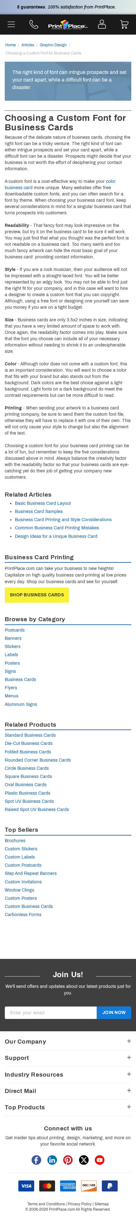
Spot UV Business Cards (29, 801)
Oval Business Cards (25, 784)
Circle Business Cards (27, 768)
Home (10, 45)
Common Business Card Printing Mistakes (57, 528)
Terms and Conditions (46, 1204)
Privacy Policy (80, 1204)
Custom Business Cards (29, 906)
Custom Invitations (23, 882)
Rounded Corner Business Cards (38, 760)
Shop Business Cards (37, 595)
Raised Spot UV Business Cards (37, 809)
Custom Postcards (23, 865)
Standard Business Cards (30, 735)
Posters (12, 663)
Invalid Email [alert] (17, 1022)
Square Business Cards (28, 776)
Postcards (15, 630)
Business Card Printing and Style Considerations (63, 519)
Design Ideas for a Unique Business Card (56, 536)
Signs (10, 671)
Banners (13, 638)
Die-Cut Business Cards (29, 743)
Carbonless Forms (23, 914)
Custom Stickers (21, 849)
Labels (11, 654)
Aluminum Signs (21, 704)
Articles (28, 45)
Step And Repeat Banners (31, 873)
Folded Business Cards (28, 752)
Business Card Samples (39, 511)
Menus (11, 696)
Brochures (15, 840)
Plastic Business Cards (27, 793)
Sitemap (102, 1204)
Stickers (13, 646)
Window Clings (19, 890)
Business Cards (20, 679)
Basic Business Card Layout (43, 503)
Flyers (11, 687)
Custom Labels (20, 857)
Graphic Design (53, 45)
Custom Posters (21, 898)
